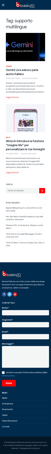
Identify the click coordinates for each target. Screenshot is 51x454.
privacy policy (8, 375)
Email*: (5, 331)
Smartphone (7, 404)
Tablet (5, 415)
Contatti (5, 426)
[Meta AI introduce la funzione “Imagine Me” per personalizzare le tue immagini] (25, 118)
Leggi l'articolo (12, 97)
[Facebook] (4, 294)
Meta (8, 137)
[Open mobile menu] (3, 5)
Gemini (9, 66)
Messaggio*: (8, 343)
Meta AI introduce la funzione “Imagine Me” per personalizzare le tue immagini (25, 145)
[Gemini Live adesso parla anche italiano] (25, 47)
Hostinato (35, 448)
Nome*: (5, 308)
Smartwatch (7, 409)
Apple (4, 398)
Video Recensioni (9, 421)
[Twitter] (9, 294)
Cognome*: (7, 320)
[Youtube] (15, 294)
